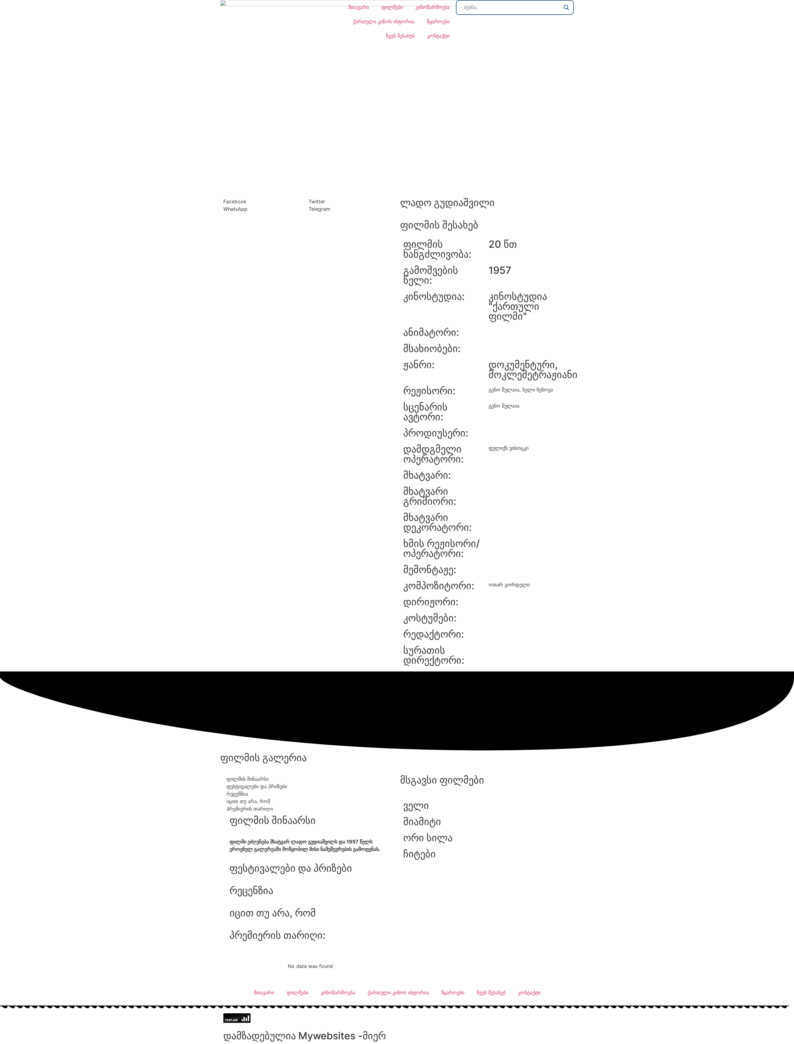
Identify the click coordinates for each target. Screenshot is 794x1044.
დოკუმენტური (521, 365)
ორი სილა (428, 838)
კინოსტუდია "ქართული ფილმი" (517, 306)
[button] (266, 201)
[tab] (310, 779)
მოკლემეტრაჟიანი (533, 374)
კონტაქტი (438, 36)
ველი (416, 805)
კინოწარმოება (432, 7)
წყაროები (438, 21)
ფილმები (392, 7)
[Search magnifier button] (566, 7)
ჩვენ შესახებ (400, 36)
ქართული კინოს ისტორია (383, 21)
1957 (499, 270)
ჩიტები (419, 854)
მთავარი (358, 7)
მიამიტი (422, 822)
